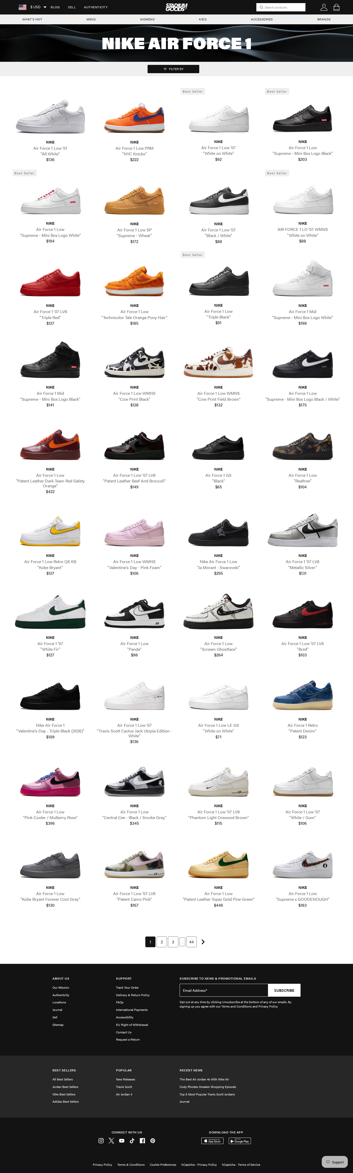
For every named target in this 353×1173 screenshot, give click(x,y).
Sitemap (58, 1024)
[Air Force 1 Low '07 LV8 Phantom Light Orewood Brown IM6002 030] (219, 780)
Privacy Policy (102, 1164)
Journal (57, 1009)
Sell (72, 7)
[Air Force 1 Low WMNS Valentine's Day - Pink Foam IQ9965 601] (135, 530)
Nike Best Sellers (63, 1094)
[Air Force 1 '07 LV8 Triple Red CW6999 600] (50, 280)
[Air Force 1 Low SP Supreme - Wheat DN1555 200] (135, 198)
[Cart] (336, 7)
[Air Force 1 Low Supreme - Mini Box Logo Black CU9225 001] (303, 116)
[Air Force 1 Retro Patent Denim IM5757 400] (303, 693)
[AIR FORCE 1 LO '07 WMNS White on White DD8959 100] (303, 198)
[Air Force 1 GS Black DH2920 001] (219, 443)
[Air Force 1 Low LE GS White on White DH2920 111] (219, 693)
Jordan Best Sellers (65, 1086)
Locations (59, 1002)
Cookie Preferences (163, 1164)
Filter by (175, 68)
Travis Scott (124, 1086)
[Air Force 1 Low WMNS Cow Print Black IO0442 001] (135, 361)
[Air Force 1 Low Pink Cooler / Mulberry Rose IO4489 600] (50, 780)
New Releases (125, 1079)
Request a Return (128, 1039)
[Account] (324, 7)
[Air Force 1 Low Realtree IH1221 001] (303, 443)
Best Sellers (64, 1070)
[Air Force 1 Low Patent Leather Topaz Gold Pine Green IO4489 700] (219, 862)
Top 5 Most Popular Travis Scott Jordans (207, 1094)
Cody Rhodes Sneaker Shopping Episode (208, 1086)
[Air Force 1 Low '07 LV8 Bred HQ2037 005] (303, 612)
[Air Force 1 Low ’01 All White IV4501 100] (50, 116)
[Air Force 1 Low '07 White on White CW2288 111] (219, 116)
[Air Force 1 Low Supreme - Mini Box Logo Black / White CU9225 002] (303, 361)
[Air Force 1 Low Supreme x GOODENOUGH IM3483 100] (303, 862)
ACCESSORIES (262, 19)
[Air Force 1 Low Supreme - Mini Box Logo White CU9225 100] (50, 198)
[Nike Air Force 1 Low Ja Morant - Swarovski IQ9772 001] (219, 530)
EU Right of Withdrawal (132, 1024)
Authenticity (96, 7)
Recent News (191, 1070)
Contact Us (124, 1032)
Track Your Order (127, 987)
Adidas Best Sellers (65, 1101)
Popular (124, 1070)
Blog (55, 7)
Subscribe (284, 990)
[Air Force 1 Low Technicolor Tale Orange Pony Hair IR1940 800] (135, 280)
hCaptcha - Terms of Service (241, 1164)
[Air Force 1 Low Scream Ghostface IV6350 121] (219, 612)
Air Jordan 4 (124, 1094)
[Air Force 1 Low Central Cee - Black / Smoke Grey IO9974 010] (135, 780)
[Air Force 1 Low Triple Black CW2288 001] (219, 279)
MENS (91, 19)
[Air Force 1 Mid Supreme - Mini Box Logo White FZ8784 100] (303, 280)
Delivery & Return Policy (133, 995)
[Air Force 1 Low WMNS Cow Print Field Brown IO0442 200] (219, 361)
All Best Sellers (62, 1079)
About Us (60, 978)
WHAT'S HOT (32, 19)
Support (124, 978)
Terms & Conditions (131, 1164)
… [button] (182, 942)
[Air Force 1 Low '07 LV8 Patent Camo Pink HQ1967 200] (135, 862)
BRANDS (324, 19)
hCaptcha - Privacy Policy (199, 1164)
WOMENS (147, 19)
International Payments (132, 1009)
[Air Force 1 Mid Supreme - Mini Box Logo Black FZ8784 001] (50, 361)
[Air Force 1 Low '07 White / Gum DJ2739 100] (303, 780)
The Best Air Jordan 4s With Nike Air (204, 1079)
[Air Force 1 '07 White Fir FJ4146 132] (50, 612)
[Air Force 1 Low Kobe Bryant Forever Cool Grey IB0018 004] (50, 862)
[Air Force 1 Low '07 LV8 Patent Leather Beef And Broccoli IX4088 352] (135, 443)
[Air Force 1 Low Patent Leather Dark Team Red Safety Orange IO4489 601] (50, 443)
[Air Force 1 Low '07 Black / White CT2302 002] (219, 198)
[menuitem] (55, 7)
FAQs (120, 1002)
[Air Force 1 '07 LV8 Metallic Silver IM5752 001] (303, 530)
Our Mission (60, 987)
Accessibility (124, 1017)
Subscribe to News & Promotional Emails (218, 978)
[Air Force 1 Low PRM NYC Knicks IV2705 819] (135, 116)
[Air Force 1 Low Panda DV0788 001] (135, 612)
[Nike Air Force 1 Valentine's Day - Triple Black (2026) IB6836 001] (50, 693)
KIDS (202, 19)
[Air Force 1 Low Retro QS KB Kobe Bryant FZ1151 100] (50, 530)
